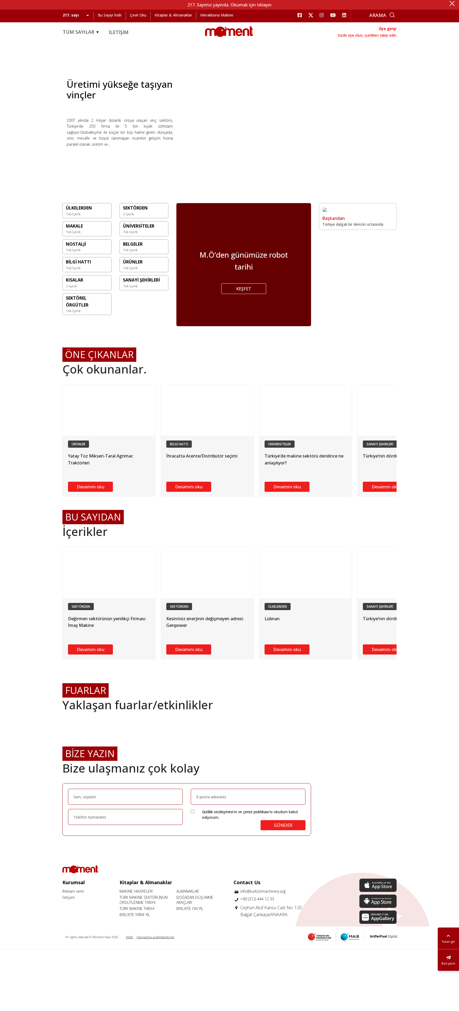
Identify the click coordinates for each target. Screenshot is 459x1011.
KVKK (129, 937)
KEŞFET (243, 289)
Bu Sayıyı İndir (110, 15)
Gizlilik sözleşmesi (217, 811)
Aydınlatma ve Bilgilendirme (155, 937)
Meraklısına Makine (216, 15)
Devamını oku (90, 487)
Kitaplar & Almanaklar (173, 15)
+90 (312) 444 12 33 (257, 898)
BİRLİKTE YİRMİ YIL (135, 914)
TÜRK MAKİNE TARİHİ (137, 908)
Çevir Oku (138, 15)
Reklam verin (73, 891)
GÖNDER (283, 825)
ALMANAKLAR (187, 891)
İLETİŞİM (119, 32)
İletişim (68, 897)
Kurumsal (73, 882)
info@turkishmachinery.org (263, 891)
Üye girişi (387, 28)
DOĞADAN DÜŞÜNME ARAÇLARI (194, 900)
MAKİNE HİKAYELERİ (136, 891)
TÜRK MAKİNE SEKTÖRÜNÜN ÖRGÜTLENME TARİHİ (144, 900)
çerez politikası (256, 811)
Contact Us (246, 882)
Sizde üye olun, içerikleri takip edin (367, 35)
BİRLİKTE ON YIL (189, 908)
